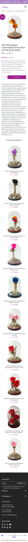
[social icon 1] (2, 524)
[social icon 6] (5, 527)
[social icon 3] (7, 524)
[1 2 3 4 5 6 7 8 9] (4, 78)
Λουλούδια (10, 11)
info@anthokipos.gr (11, 515)
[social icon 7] (7, 527)
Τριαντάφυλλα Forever (20, 11)
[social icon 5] (2, 527)
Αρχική (3, 11)
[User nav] (18, 2)
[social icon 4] (10, 524)
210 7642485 (7, 512)
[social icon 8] (10, 527)
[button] (3, 146)
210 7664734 (8, 510)
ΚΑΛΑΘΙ (17, 77)
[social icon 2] (4, 524)
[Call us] (1, 2)
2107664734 (6, 2)
